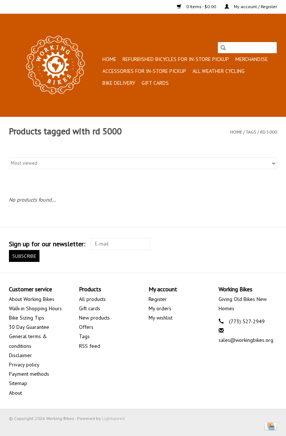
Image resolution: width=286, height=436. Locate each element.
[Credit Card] (269, 426)
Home (109, 59)
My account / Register (255, 6)
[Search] (223, 48)
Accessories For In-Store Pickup (144, 71)
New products (94, 317)
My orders (160, 308)
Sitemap (18, 383)
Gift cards (155, 83)
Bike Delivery (118, 83)
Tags (251, 132)
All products (92, 299)
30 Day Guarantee (29, 327)
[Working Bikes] (54, 65)
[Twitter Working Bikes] (258, 244)
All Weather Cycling (219, 71)
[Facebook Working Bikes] (244, 244)
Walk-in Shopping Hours (35, 308)
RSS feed (89, 346)
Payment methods (29, 374)
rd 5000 (268, 132)
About (15, 392)
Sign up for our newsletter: (47, 244)
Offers (86, 327)
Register (158, 299)
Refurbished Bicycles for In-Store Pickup (176, 59)
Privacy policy (24, 364)
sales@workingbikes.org (246, 340)
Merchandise (251, 59)
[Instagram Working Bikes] (271, 244)
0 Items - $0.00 (201, 6)
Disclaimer (20, 355)
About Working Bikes (31, 299)
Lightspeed (113, 418)
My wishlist (160, 317)
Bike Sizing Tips (26, 317)
